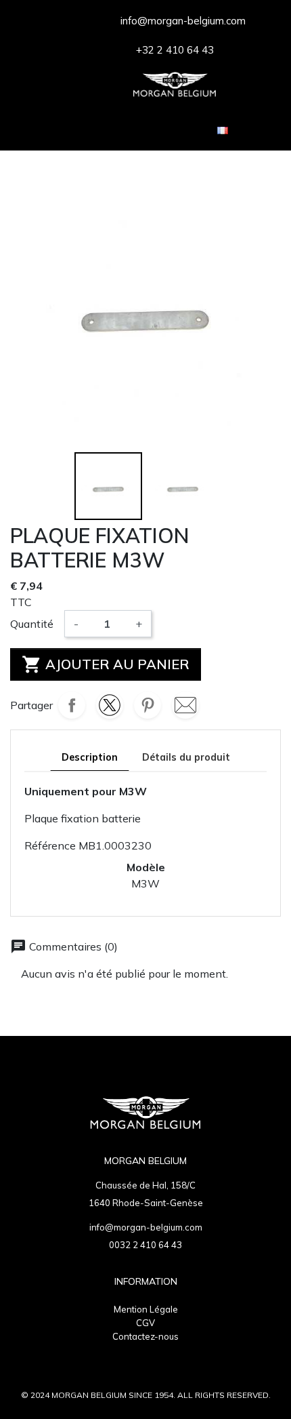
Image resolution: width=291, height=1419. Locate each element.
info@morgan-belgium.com (145, 1227)
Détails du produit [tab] (186, 757)
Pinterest (147, 705)
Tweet (109, 705)
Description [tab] (90, 757)
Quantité (31, 624)
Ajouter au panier (105, 664)
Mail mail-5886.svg (185, 705)
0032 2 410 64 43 (145, 1244)
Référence (50, 845)
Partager (71, 705)
